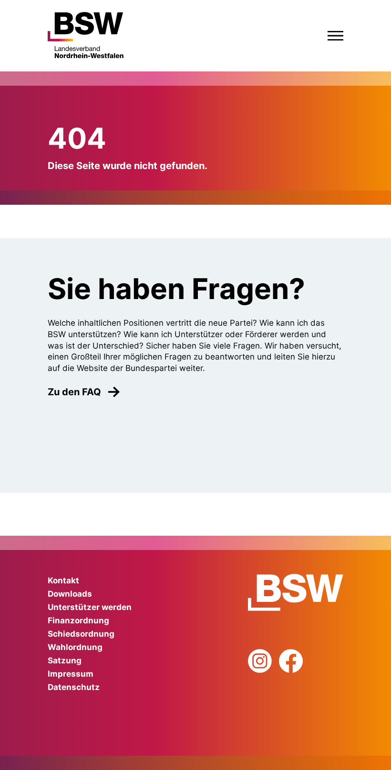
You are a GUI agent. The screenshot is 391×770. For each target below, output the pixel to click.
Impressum (70, 674)
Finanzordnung (78, 620)
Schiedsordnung (81, 634)
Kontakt (63, 580)
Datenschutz (74, 687)
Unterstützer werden (90, 607)
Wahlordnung (75, 647)
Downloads (70, 594)
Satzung (65, 660)
